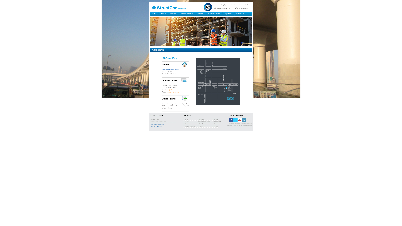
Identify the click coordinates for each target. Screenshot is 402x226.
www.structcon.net (173, 92)
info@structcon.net (173, 90)
